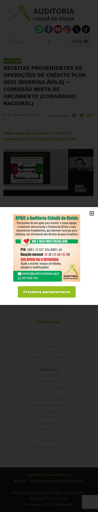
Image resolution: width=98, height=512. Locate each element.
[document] (49, 256)
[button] (91, 213)
